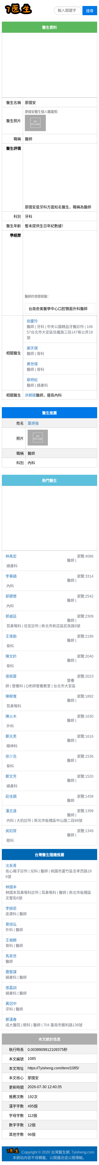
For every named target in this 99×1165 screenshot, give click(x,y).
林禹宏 (11, 556)
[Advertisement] (49, 65)
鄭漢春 (11, 1019)
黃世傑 (32, 364)
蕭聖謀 (11, 972)
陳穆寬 (11, 696)
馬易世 (11, 956)
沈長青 (11, 866)
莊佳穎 (11, 796)
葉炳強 (33, 423)
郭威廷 (11, 616)
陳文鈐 (11, 656)
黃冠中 (11, 1004)
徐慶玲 (32, 321)
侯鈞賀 (11, 831)
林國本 (11, 887)
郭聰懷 (11, 596)
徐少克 (11, 756)
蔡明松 (32, 380)
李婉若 (11, 908)
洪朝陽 (30, 395)
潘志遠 (11, 811)
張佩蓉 (11, 676)
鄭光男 (11, 736)
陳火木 (11, 716)
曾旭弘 (11, 924)
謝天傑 (32, 348)
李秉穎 (11, 576)
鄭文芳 (11, 776)
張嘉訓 (11, 988)
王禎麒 (11, 940)
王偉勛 (11, 636)
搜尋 (89, 11)
